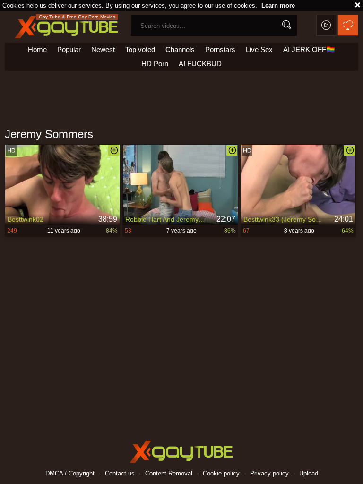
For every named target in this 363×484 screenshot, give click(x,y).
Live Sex (259, 49)
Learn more (278, 5)
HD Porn (154, 64)
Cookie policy (221, 473)
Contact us (120, 473)
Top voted (140, 49)
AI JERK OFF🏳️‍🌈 (309, 49)
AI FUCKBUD (200, 64)
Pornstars (220, 49)
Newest (103, 49)
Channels (180, 49)
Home (37, 49)
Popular (69, 49)
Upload (308, 473)
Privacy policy (269, 473)
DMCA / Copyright (70, 473)
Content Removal (168, 473)
